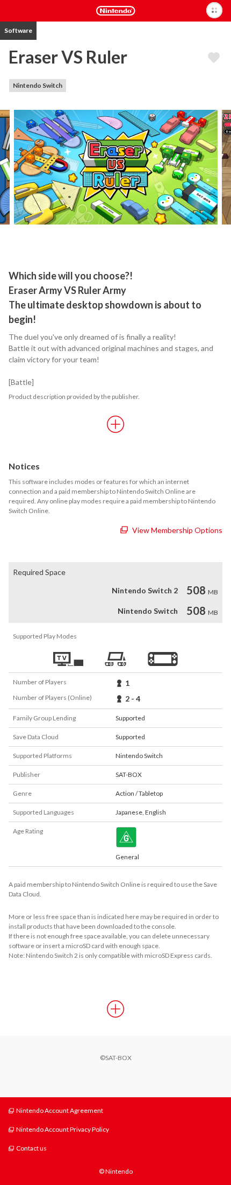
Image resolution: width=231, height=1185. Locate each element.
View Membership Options (177, 530)
